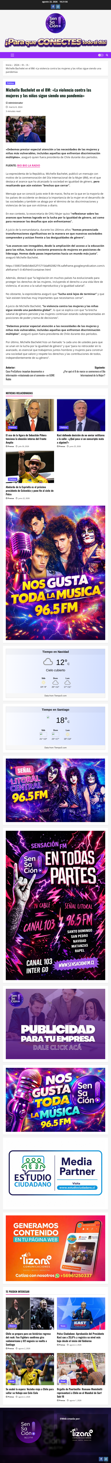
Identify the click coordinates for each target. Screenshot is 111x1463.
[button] (12, 55)
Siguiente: (84, 371)
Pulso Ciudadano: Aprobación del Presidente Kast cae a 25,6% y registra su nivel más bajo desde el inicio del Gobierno (80, 1337)
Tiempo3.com (60, 695)
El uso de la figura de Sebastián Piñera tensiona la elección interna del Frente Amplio (26, 438)
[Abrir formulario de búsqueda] (107, 55)
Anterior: (30, 373)
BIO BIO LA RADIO (28, 165)
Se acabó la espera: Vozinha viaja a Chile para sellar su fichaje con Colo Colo (30, 1391)
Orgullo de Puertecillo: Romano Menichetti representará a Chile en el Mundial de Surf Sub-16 (79, 1392)
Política (10, 83)
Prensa (11, 446)
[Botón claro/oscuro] (101, 55)
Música (12, 1326)
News (63, 1326)
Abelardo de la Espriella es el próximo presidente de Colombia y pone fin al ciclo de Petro (29, 490)
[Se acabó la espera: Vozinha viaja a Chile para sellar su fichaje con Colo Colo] (30, 1369)
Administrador (15, 102)
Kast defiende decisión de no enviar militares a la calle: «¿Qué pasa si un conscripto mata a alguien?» (81, 438)
